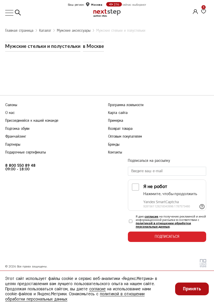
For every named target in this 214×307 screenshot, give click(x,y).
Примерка (115, 121)
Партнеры (12, 144)
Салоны (11, 105)
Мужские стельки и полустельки (120, 31)
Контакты (115, 152)
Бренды (114, 144)
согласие (151, 216)
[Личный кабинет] (195, 11)
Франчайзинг (15, 136)
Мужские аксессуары (74, 31)
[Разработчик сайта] (203, 266)
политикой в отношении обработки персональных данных (163, 224)
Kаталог (45, 31)
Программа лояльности (126, 105)
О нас (10, 113)
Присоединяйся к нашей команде (31, 121)
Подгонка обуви (17, 129)
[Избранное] (203, 11)
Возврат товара (120, 129)
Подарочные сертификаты (25, 152)
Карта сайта (118, 113)
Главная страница (19, 31)
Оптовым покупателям (125, 136)
